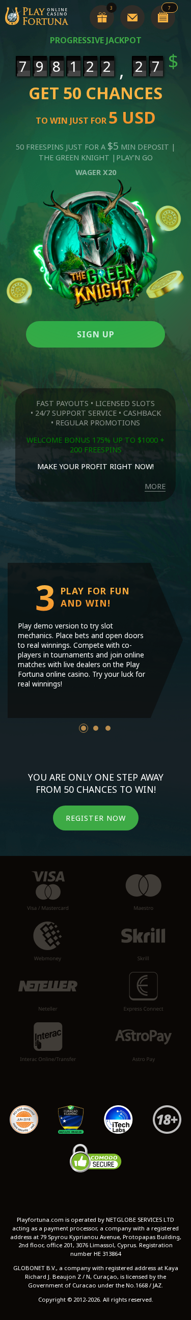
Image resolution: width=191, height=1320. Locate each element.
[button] (83, 728)
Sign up (96, 334)
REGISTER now (96, 818)
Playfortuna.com (95, 603)
